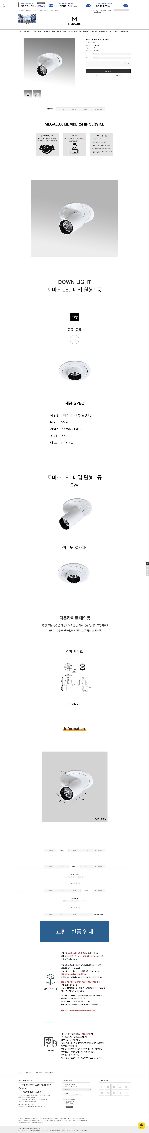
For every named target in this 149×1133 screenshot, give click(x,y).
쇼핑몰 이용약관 (38, 1073)
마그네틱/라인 (103, 31)
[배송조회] (147, 574)
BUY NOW (108, 71)
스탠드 (64, 31)
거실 (34, 31)
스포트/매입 (94, 31)
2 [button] (28, 23)
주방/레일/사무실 (73, 31)
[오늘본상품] (147, 571)
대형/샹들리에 (27, 31)
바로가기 (29, 10)
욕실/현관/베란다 (84, 31)
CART (97, 75)
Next (33, 19)
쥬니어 (115, 31)
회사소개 (51, 10)
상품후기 (74, 109)
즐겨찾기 (22, 10)
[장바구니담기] (147, 566)
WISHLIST (119, 75)
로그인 (92, 10)
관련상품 (62, 109)
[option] (27, 18)
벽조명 (59, 31)
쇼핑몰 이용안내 (28, 1073)
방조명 (39, 31)
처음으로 (20, 1073)
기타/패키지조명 (123, 31)
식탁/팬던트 (46, 31)
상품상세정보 (50, 109)
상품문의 (34, 10)
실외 (110, 31)
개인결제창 (40, 10)
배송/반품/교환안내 (99, 109)
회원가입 (97, 10)
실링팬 (53, 31)
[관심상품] (147, 569)
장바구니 (103, 10)
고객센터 (57, 10)
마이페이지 (110, 10)
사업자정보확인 (80, 1118)
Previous (21, 19)
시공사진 (46, 10)
